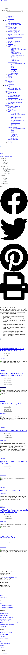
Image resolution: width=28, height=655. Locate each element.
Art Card (2, 154)
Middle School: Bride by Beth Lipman (13, 404)
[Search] (22, 10)
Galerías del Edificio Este (14, 23)
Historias (10, 76)
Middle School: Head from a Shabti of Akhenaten (13, 462)
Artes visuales (14, 73)
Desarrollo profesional (13, 31)
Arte (6, 14)
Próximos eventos (12, 27)
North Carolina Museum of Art (8, 577)
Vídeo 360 (13, 59)
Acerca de (4, 2)
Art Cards (10, 44)
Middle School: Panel (7, 537)
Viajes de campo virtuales (14, 30)
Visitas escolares (12, 28)
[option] (15, 8)
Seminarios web (15, 60)
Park (9, 21)
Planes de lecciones (12, 62)
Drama (12, 66)
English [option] (6, 8)
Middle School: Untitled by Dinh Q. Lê (13, 430)
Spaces (6, 20)
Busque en (4, 10)
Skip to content (3, 0)
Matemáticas (14, 69)
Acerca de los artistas (16, 52)
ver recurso (3, 358)
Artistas (10, 17)
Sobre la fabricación (16, 53)
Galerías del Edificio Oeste (14, 24)
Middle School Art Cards (6, 156)
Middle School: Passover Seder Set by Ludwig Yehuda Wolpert (14, 510)
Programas (7, 26)
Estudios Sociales (15, 71)
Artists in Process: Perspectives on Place (10, 622)
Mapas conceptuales (13, 74)
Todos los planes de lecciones (18, 63)
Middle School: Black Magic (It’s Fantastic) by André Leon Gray (11, 374)
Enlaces (10, 77)
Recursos (7, 39)
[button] (14, 201)
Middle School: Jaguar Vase (10, 490)
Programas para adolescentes (15, 37)
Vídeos (9, 46)
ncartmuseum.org (6, 3)
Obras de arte (11, 16)
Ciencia (13, 70)
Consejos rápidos (12, 45)
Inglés (12, 67)
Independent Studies (13, 32)
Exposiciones (11, 19)
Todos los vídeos (15, 48)
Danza (12, 64)
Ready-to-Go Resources (14, 41)
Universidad (11, 38)
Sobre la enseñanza (15, 58)
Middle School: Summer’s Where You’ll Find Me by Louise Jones (12, 349)
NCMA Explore (12, 42)
